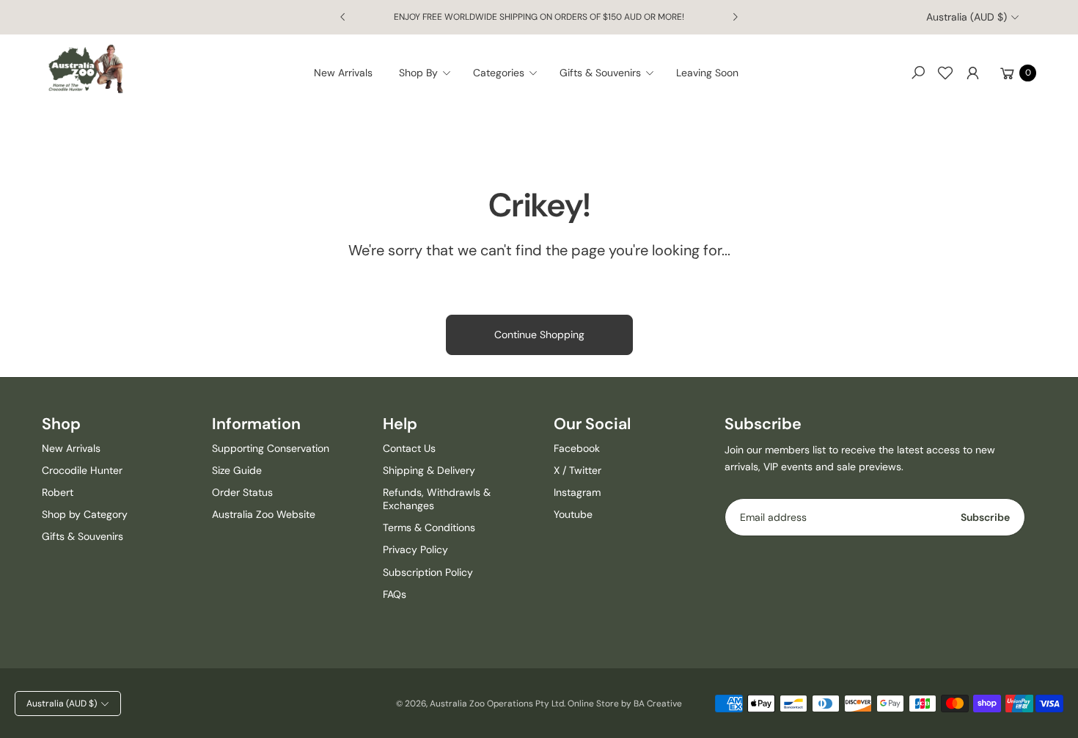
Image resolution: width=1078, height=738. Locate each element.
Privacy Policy (415, 549)
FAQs (394, 594)
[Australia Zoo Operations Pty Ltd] (86, 69)
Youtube (573, 514)
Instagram (577, 492)
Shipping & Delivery (429, 470)
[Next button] (735, 17)
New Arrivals (71, 448)
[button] (429, 72)
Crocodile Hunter (82, 470)
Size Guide (237, 470)
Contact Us (409, 448)
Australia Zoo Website (263, 514)
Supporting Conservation (270, 448)
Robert (57, 492)
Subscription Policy (428, 572)
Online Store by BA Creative (625, 703)
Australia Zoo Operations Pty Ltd (497, 703)
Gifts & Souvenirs (82, 536)
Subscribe (985, 517)
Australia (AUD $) (966, 16)
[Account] (972, 72)
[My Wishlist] (945, 72)
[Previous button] (343, 17)
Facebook (577, 448)
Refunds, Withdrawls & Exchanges (437, 499)
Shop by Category (85, 514)
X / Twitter (577, 470)
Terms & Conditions (429, 527)
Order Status (242, 492)
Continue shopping (539, 334)
